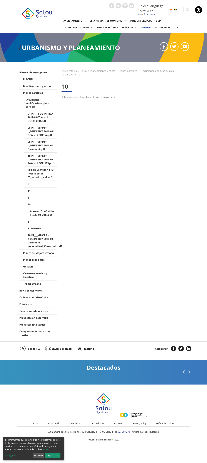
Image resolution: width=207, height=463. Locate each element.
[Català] (171, 9)
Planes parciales (33, 93)
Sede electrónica (107, 27)
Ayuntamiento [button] (73, 20)
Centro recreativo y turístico (35, 275)
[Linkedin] (188, 348)
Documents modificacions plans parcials (37, 103)
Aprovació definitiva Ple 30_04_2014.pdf (42, 213)
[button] (183, 372)
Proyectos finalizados (32, 324)
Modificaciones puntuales (38, 86)
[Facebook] (173, 348)
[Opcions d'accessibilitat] (198, 10)
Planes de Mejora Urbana (38, 253)
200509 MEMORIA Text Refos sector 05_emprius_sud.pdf (41, 173)
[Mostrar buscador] (187, 9)
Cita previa (96, 20)
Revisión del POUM (30, 290)
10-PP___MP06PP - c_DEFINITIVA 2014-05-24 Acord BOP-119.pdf (41, 159)
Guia (158, 20)
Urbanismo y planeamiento (71, 47)
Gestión (28, 266)
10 (29, 204)
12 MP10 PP (34, 228)
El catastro (25, 304)
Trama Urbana (32, 283)
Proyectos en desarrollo (33, 318)
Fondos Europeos (141, 20)
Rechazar (38, 455)
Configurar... (11, 455)
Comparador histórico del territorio (34, 333)
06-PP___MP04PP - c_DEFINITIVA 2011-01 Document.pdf (40, 145)
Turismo (145, 27)
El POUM (28, 79)
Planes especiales (34, 259)
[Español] (175, 9)
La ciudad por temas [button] (76, 27)
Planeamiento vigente (33, 72)
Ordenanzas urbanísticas (34, 297)
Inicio (84, 71)
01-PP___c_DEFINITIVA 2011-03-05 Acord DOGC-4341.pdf (40, 117)
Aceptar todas (53, 455)
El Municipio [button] (115, 20)
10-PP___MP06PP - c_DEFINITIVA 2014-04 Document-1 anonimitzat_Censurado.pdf (42, 241)
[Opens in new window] (164, 46)
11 (29, 190)
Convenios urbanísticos (33, 311)
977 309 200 (124, 431)
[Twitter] (181, 348)
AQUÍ (45, 449)
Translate (149, 14)
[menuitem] (171, 9)
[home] (37, 13)
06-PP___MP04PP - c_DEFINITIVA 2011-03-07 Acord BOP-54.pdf (41, 131)
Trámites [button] (128, 27)
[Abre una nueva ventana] (111, 5)
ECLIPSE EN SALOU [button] (165, 27)
